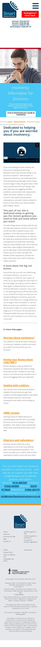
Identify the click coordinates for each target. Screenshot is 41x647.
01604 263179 (32, 490)
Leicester (17, 612)
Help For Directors (20, 122)
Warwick (25, 612)
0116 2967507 (20, 483)
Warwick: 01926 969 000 (20, 23)
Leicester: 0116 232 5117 (20, 22)
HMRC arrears (11, 413)
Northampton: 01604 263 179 (20, 27)
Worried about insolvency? (19, 338)
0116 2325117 (18, 587)
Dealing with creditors (16, 386)
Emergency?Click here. (30, 14)
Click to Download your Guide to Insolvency (21, 114)
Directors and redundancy (18, 441)
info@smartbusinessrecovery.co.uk (20, 497)
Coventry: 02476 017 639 (20, 25)
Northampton (20, 614)
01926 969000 (11, 486)
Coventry (32, 612)
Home (10, 122)
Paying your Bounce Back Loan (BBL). (18, 361)
